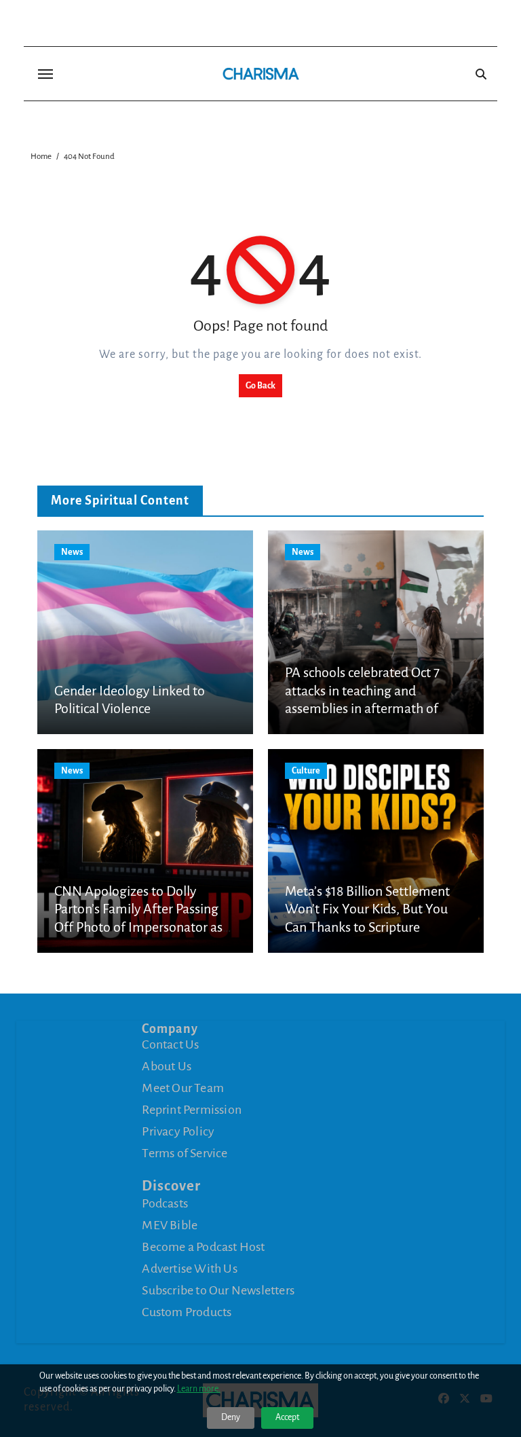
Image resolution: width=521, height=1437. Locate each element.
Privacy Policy (178, 1131)
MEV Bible (169, 1225)
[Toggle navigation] (45, 74)
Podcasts (165, 1203)
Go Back (260, 385)
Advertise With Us (189, 1268)
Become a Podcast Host (203, 1247)
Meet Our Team (183, 1088)
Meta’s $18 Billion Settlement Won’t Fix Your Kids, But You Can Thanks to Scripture (367, 909)
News (72, 552)
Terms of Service (184, 1153)
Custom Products (186, 1312)
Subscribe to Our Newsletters (218, 1290)
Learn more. (198, 1389)
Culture (306, 771)
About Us (166, 1066)
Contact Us (170, 1044)
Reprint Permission (192, 1109)
